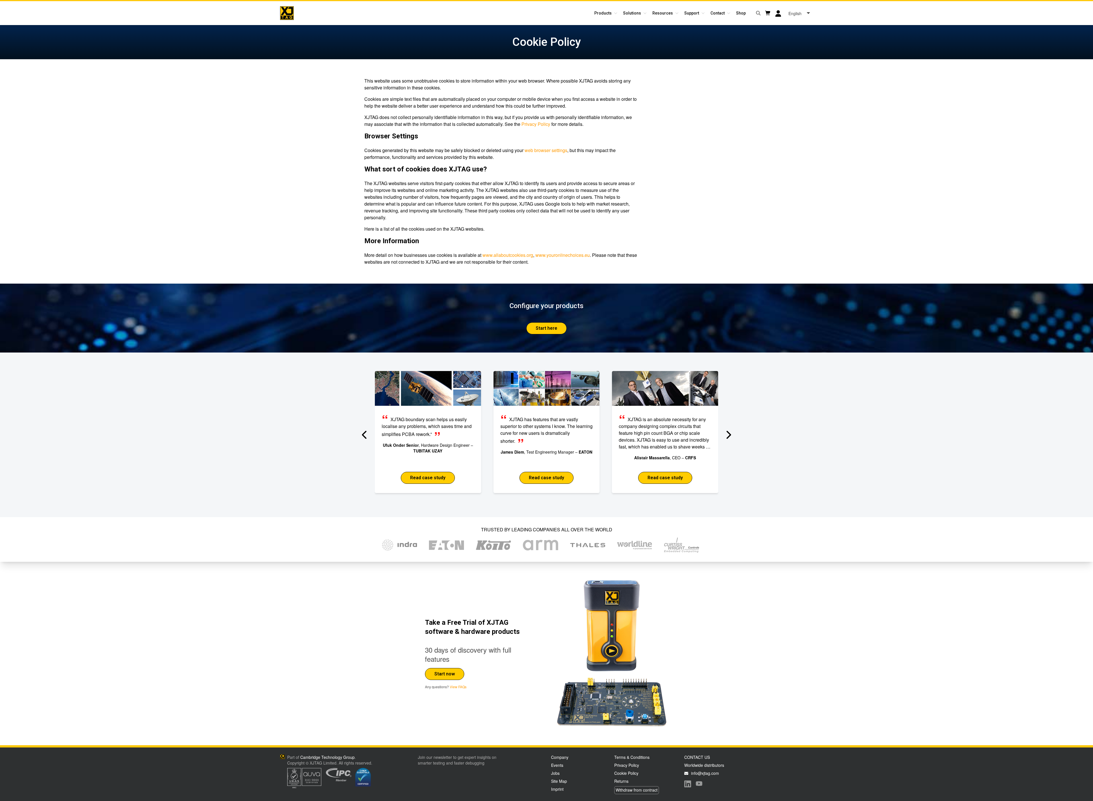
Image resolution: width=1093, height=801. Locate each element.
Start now (444, 674)
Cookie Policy (626, 773)
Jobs (555, 773)
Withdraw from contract (637, 790)
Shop (741, 13)
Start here (546, 328)
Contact (717, 13)
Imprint (557, 789)
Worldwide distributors (704, 765)
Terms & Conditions (632, 757)
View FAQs (458, 686)
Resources (662, 13)
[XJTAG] (287, 13)
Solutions (632, 13)
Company (559, 757)
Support (691, 13)
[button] (365, 435)
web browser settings (546, 150)
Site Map (559, 781)
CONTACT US (697, 757)
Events (557, 765)
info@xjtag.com (705, 773)
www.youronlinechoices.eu (562, 255)
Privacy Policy (535, 124)
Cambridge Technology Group (327, 757)
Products (603, 13)
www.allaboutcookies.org (507, 255)
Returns (621, 781)
